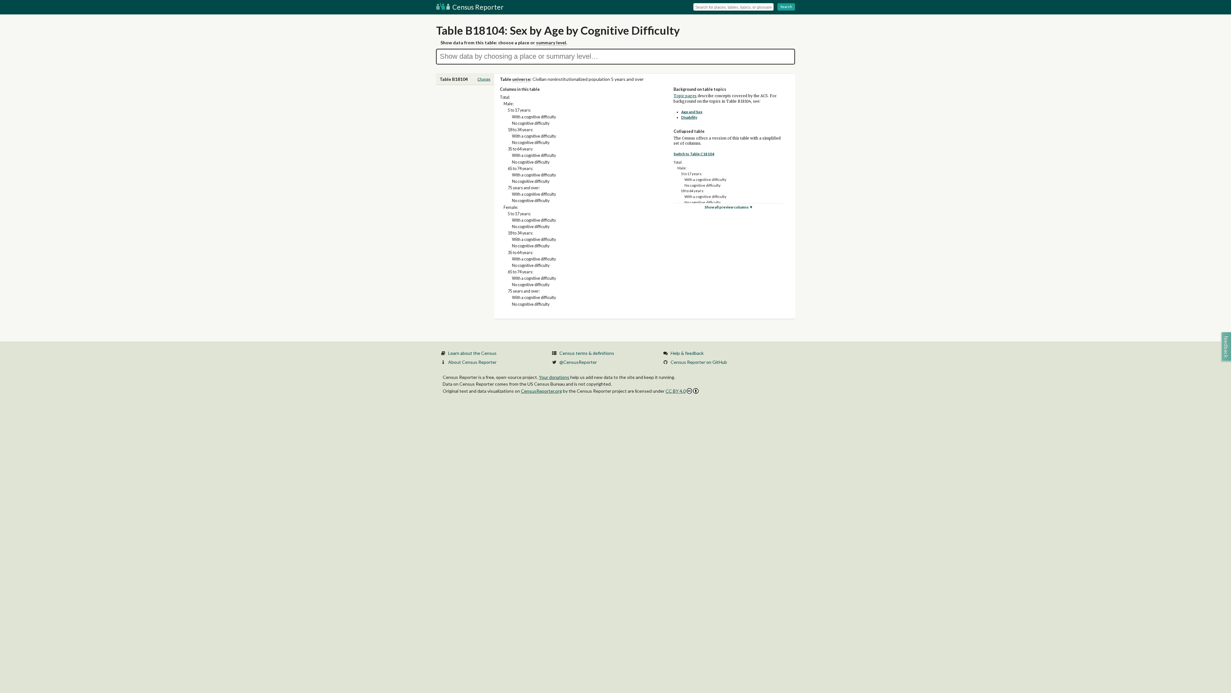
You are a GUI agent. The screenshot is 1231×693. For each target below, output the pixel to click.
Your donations (554, 377)
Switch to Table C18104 (694, 154)
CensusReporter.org (541, 391)
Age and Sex (691, 112)
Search (786, 6)
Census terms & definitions (586, 353)
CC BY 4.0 (676, 391)
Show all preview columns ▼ (729, 207)
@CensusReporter (578, 362)
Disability (689, 117)
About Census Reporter (472, 362)
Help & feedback (687, 353)
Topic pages (685, 96)
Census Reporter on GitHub (699, 362)
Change (483, 79)
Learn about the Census (472, 353)
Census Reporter (477, 7)
